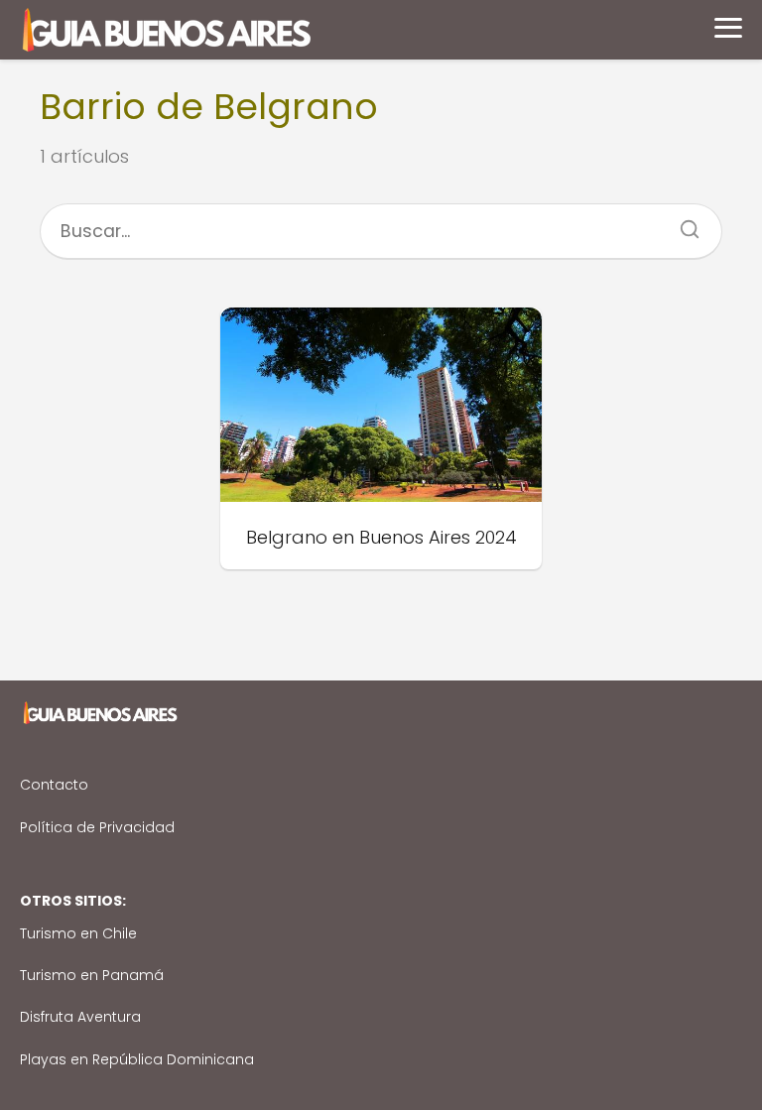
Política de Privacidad (97, 827)
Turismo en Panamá (92, 975)
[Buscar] (682, 223)
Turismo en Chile (78, 933)
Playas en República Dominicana (137, 1059)
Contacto (54, 785)
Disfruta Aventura (80, 1017)
